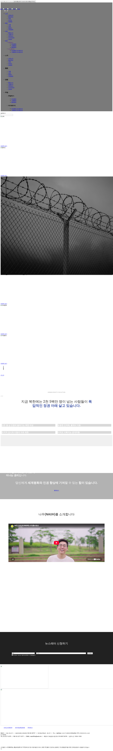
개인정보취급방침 (20, 727)
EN (5, 10)
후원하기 (56, 490)
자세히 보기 (4, 146)
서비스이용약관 (8, 727)
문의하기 (30, 727)
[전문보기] (32, 655)
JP (7, 10)
